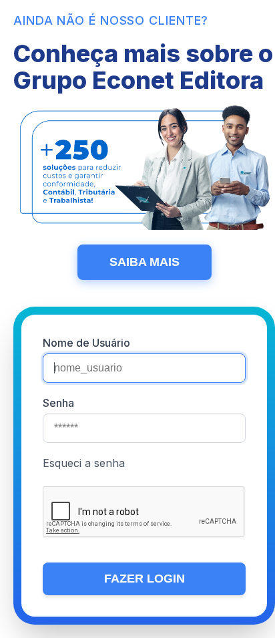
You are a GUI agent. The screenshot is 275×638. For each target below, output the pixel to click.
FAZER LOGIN (144, 578)
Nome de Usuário (86, 342)
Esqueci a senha (84, 463)
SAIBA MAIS (144, 262)
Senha (58, 403)
